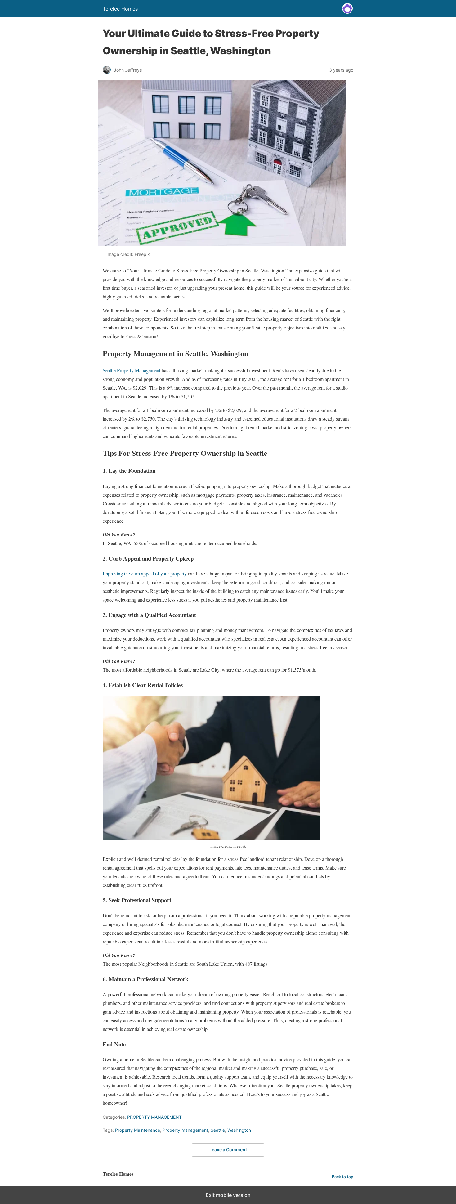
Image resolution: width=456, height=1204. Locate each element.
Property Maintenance (137, 1130)
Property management (185, 1130)
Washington (239, 1130)
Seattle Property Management (131, 370)
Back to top (342, 1177)
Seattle (218, 1130)
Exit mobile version (228, 1195)
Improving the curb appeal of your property (145, 573)
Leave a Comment (228, 1149)
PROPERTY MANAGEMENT (154, 1117)
